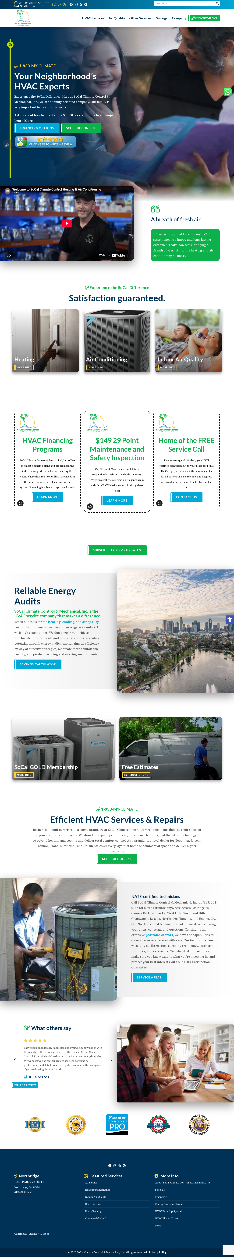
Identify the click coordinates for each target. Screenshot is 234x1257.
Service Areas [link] (149, 977)
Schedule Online (136, 774)
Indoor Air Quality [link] (95, 1197)
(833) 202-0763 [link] (23, 1192)
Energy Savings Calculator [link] (170, 1204)
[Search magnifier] (217, 3)
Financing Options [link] (37, 128)
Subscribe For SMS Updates (117, 550)
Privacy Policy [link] (157, 1252)
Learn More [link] (23, 120)
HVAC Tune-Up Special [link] (168, 1211)
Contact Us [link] (186, 497)
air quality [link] (90, 622)
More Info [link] (24, 367)
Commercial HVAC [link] (95, 1218)
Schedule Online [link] (81, 128)
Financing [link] (161, 1197)
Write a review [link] (25, 1085)
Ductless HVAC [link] (93, 1204)
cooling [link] (68, 622)
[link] (71, 4)
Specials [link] (160, 1189)
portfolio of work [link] (159, 935)
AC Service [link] (91, 1182)
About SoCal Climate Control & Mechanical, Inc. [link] (183, 1182)
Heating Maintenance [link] (97, 1189)
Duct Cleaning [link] (93, 1211)
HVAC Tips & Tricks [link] (166, 1218)
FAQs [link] (158, 1225)
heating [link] (54, 622)
